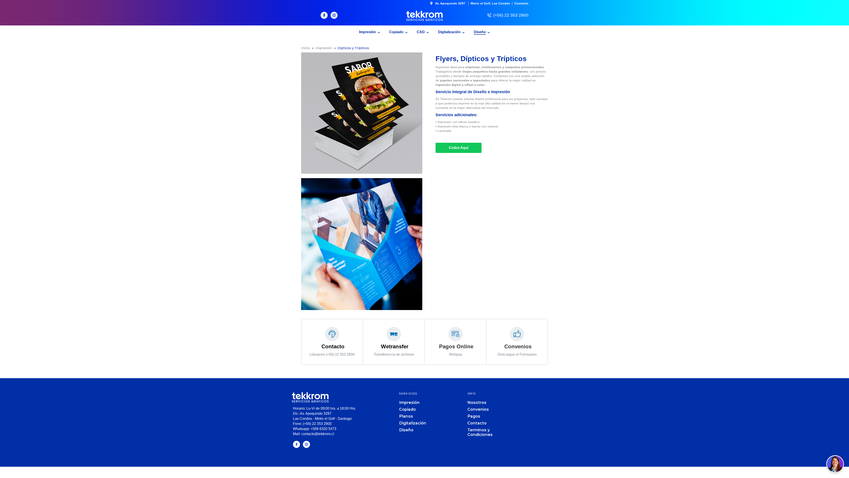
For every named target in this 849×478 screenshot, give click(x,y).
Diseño (406, 430)
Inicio (305, 48)
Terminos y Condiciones (480, 432)
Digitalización (412, 423)
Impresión (324, 48)
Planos (406, 416)
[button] (370, 31)
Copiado (407, 409)
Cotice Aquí (458, 148)
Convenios (478, 409)
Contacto (477, 423)
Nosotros (476, 402)
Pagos (473, 416)
